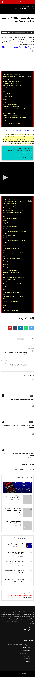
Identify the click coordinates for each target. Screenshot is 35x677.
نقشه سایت (27, 658)
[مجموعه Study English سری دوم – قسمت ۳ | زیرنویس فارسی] (27, 512)
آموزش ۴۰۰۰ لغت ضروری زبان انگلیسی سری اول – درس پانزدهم (15, 544)
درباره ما (28, 661)
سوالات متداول (26, 650)
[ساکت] (9, 32)
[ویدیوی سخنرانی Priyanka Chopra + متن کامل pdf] (31, 353)
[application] (17, 32)
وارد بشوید (18, 469)
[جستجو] (2, 2)
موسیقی (27, 6)
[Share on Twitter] (31, 328)
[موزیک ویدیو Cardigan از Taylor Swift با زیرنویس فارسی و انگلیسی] (17, 414)
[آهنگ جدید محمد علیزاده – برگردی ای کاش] (17, 388)
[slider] (4, 32)
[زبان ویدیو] (17, 2)
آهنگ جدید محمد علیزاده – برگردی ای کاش (22, 399)
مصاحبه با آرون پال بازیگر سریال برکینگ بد (19, 365)
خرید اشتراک (26, 647)
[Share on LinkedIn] (20, 328)
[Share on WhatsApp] (26, 328)
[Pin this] (10, 328)
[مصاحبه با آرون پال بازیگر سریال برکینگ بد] (4, 365)
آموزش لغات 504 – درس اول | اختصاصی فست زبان (13, 496)
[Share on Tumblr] (15, 328)
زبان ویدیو (26, 491)
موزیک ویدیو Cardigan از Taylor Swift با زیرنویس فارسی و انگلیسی (18, 426)
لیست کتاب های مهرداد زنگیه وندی (22, 597)
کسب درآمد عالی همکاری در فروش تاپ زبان (20, 595)
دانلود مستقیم (18, 153)
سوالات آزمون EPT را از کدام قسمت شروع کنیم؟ (13, 522)
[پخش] (31, 32)
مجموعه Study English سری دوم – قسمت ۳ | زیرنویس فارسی (13, 510)
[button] (5, 178)
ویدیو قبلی (31, 348)
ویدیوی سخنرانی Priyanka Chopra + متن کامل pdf (15, 353)
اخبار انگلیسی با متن (24, 633)
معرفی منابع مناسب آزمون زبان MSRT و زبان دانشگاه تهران (14, 580)
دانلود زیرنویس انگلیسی (25, 157)
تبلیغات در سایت (25, 656)
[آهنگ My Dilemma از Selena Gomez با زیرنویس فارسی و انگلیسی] (17, 442)
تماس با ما (27, 664)
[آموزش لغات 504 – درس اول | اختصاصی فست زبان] (27, 499)
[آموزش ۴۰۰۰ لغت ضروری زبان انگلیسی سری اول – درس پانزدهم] (17, 487)
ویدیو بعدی (4, 360)
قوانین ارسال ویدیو (25, 653)
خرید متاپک (27, 630)
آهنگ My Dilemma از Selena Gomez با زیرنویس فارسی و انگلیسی (18, 454)
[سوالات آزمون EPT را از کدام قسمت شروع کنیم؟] (27, 525)
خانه (33, 6)
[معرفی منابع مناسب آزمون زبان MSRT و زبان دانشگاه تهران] (29, 581)
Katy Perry (20, 339)
